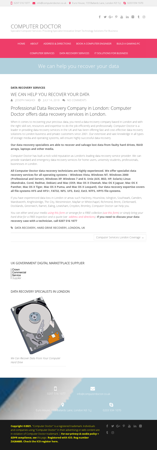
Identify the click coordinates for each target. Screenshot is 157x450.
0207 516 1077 (22, 3)
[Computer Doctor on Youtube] (121, 17)
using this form (56, 213)
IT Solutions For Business (111, 53)
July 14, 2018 (51, 100)
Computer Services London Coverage (120, 237)
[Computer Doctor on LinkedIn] (127, 17)
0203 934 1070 (135, 3)
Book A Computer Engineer (93, 43)
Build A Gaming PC (128, 43)
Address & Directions (57, 43)
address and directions (82, 217)
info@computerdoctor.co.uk (51, 3)
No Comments (77, 100)
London (74, 228)
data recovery (25, 228)
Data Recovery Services (74, 53)
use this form (110, 213)
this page (42, 437)
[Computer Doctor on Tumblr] (138, 17)
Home (21, 43)
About (34, 43)
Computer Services (42, 53)
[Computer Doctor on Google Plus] (110, 17)
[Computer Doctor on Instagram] (144, 17)
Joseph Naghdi (25, 100)
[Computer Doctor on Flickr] (133, 17)
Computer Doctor (36, 26)
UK (83, 228)
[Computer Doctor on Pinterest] (116, 17)
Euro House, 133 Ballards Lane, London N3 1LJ (96, 3)
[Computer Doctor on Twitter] (105, 17)
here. (55, 441)
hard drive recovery (52, 228)
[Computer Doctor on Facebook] (99, 17)
